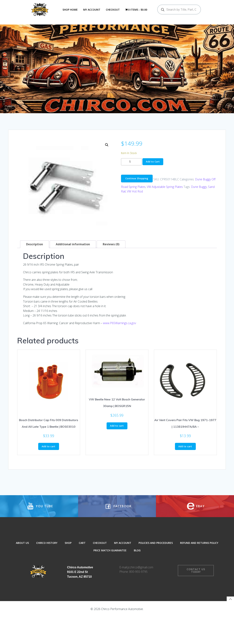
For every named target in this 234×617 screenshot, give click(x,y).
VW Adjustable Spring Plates (165, 187)
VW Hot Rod (135, 191)
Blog (137, 550)
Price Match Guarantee (110, 550)
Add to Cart (153, 161)
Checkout (113, 9)
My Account (91, 9)
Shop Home (70, 9)
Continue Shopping (136, 178)
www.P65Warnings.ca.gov (119, 323)
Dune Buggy (199, 187)
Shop (68, 543)
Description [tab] (34, 244)
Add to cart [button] (48, 446)
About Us (22, 543)
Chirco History (46, 543)
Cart (82, 543)
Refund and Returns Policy (199, 543)
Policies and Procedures (156, 543)
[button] (106, 145)
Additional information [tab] (73, 244)
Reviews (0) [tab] (111, 244)
